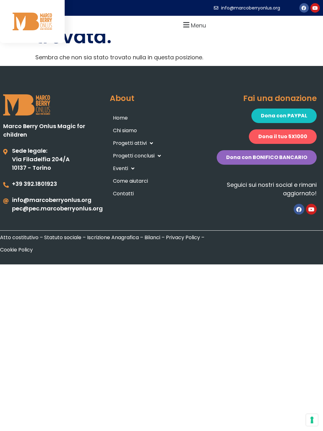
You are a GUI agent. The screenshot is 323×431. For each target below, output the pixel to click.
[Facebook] (304, 8)
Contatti (123, 193)
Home (120, 117)
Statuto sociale (62, 237)
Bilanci (152, 237)
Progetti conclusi (134, 155)
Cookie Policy (16, 249)
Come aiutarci (130, 181)
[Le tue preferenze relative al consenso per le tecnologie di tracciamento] (312, 420)
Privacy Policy (183, 237)
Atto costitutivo (19, 237)
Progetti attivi (130, 143)
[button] (194, 25)
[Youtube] (315, 8)
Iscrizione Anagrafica (113, 237)
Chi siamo (125, 130)
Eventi (120, 168)
